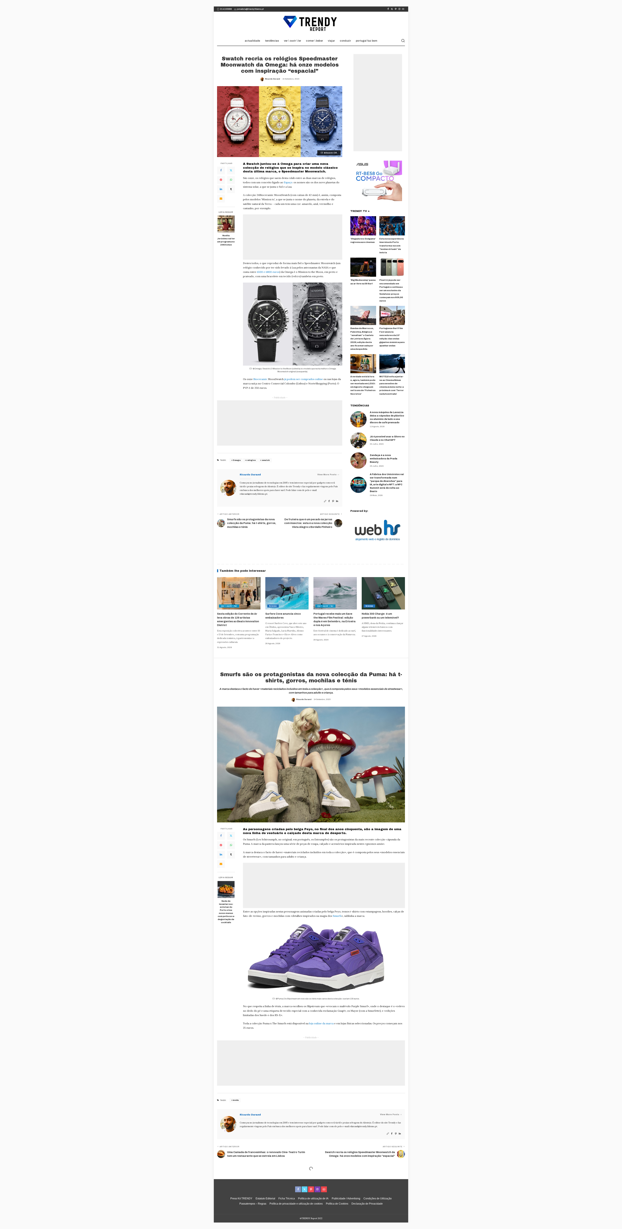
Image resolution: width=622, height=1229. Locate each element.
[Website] (325, 501)
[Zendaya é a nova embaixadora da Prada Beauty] (358, 460)
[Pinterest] (395, 9)
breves (273, 606)
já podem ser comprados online (303, 379)
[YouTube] (403, 9)
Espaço (288, 182)
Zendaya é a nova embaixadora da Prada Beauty (383, 458)
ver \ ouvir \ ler (229, 606)
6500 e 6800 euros (268, 271)
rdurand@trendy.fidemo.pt (253, 494)
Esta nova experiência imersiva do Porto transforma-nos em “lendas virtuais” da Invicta (391, 246)
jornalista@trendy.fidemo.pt (250, 9)
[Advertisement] (292, 237)
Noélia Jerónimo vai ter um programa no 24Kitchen (226, 240)
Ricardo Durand (272, 79)
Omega (237, 460)
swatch (266, 460)
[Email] (221, 199)
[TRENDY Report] (311, 24)
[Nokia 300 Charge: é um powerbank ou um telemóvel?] (383, 593)
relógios (251, 460)
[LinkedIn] (221, 189)
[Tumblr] (231, 189)
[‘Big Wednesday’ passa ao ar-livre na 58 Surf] (363, 267)
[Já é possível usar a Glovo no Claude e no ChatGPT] (358, 440)
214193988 (226, 9)
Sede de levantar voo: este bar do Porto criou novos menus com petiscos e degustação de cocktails (226, 912)
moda (236, 1100)
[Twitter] (392, 9)
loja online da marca (321, 1023)
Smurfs (337, 915)
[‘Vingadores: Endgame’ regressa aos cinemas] (363, 225)
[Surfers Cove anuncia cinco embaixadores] (287, 593)
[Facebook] (388, 9)
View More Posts (326, 474)
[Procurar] (403, 41)
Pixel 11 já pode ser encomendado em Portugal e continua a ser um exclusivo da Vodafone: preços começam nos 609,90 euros (391, 290)
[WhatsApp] (231, 180)
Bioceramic (260, 379)
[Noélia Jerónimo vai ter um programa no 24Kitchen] (226, 224)
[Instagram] (399, 9)
